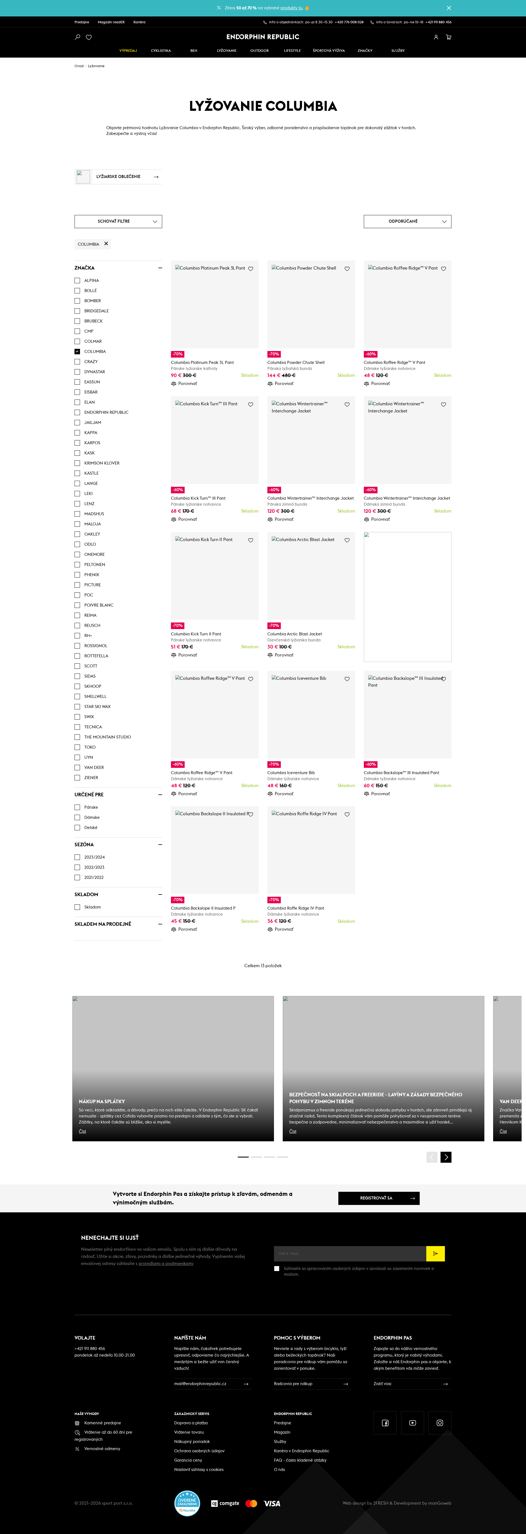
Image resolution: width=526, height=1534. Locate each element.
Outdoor (259, 51)
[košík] (448, 37)
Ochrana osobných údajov (199, 1451)
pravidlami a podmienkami (166, 1263)
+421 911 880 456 (438, 22)
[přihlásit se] (436, 37)
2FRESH (380, 1503)
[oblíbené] (89, 37)
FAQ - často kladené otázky (300, 1460)
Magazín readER (111, 22)
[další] (446, 1157)
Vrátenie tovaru (189, 1432)
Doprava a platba (191, 1423)
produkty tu (291, 8)
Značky (365, 51)
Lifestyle (292, 51)
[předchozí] (432, 1157)
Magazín (282, 1432)
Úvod (79, 66)
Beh (193, 51)
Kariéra (139, 22)
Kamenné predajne (102, 1423)
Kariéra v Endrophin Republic (301, 1451)
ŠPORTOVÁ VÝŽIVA (329, 51)
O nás (279, 1470)
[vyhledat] (77, 37)
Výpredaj (128, 51)
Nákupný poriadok (192, 1442)
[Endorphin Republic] (263, 36)
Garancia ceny (188, 1460)
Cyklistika (161, 51)
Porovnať (187, 383)
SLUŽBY (398, 51)
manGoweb (439, 1503)
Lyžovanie (226, 51)
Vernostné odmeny (102, 1449)
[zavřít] (449, 7)
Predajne (82, 22)
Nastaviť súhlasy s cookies (199, 1470)
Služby (280, 1442)
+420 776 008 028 (349, 22)
